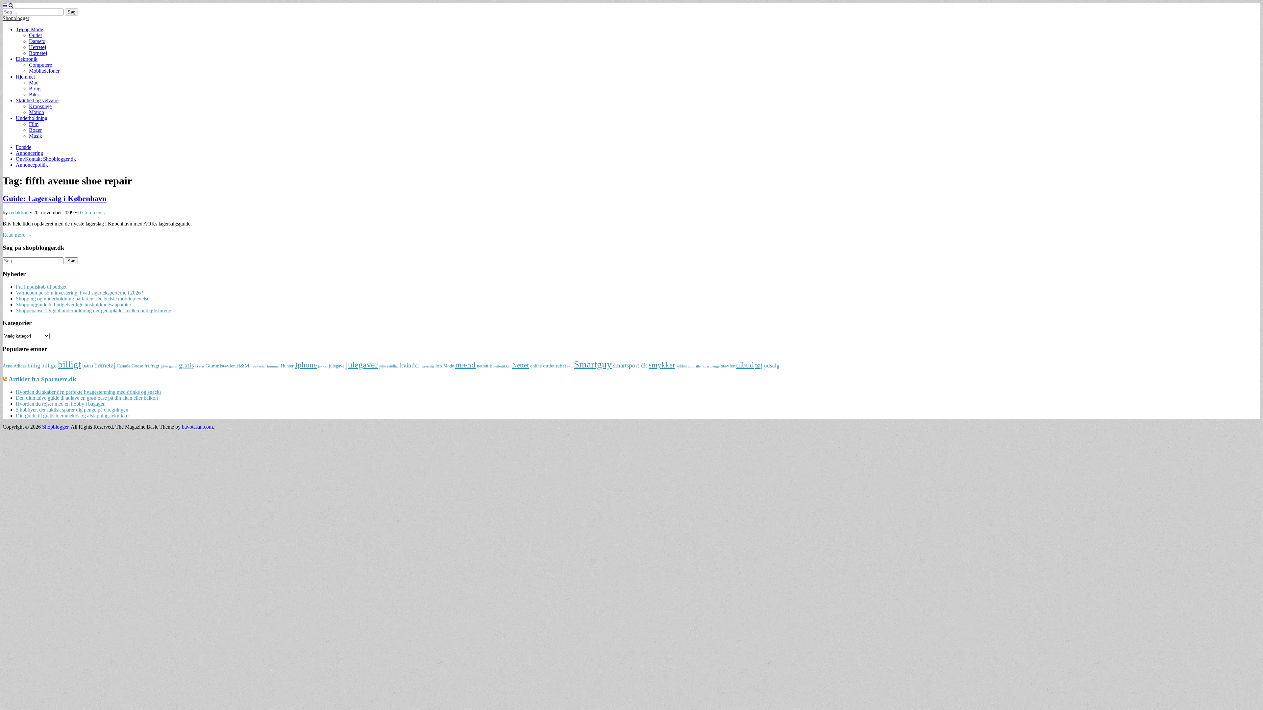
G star (199, 366)
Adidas (19, 366)
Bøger (35, 130)
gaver (173, 366)
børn (87, 365)
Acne (7, 366)
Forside (23, 147)
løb (438, 365)
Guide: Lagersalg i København (55, 198)
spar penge (711, 366)
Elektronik (26, 59)
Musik (35, 136)
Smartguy (593, 364)
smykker (662, 365)
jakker (323, 366)
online (536, 366)
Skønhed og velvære (37, 100)
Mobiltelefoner (44, 71)
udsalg (772, 366)
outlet (549, 365)
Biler (34, 94)
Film (33, 124)
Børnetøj (38, 53)
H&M (242, 366)
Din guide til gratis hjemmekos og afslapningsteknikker (73, 415)
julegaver (362, 364)
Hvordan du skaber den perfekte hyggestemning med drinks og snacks (88, 392)
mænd (465, 364)
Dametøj (38, 41)
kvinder (409, 365)
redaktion (19, 212)
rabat (561, 365)
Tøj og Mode (29, 29)
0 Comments (91, 212)
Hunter (287, 366)
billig (34, 365)
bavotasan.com (197, 427)
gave (164, 366)
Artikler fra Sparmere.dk (42, 379)
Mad (33, 82)
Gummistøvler (220, 365)
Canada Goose (130, 366)
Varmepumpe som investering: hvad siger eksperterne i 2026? (79, 293)
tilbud (745, 365)
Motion (36, 112)
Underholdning (31, 118)
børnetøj (104, 365)
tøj (759, 365)
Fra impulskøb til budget (41, 287)
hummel (273, 366)
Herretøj (37, 47)
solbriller (695, 366)
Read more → (17, 235)
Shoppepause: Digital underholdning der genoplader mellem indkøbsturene (93, 310)
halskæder (258, 366)
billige (49, 366)
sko (570, 366)
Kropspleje (40, 106)
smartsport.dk (630, 365)
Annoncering (29, 153)
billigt (69, 364)
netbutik (484, 366)
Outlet (35, 35)
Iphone (306, 365)
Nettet (520, 365)
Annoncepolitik (32, 165)
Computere (40, 65)
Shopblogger (16, 18)
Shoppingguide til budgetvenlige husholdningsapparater (73, 304)
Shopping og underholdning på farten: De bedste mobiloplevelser (83, 298)
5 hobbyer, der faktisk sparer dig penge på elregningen (72, 410)
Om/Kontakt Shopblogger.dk (46, 159)
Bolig (34, 88)
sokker (682, 366)
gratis (186, 365)
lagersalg (427, 366)
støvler (728, 365)
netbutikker (502, 366)
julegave (336, 366)
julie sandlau (389, 366)
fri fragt (151, 366)
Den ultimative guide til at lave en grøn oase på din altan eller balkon (87, 398)
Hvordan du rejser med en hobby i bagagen (61, 404)
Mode (448, 366)
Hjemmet (25, 77)
